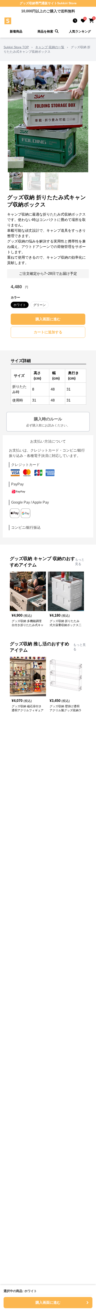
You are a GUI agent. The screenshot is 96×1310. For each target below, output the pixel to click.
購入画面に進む (48, 319)
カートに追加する (48, 332)
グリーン (39, 305)
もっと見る (79, 562)
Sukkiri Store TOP (16, 47)
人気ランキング (80, 31)
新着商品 (16, 31)
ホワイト (19, 305)
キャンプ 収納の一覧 (49, 47)
